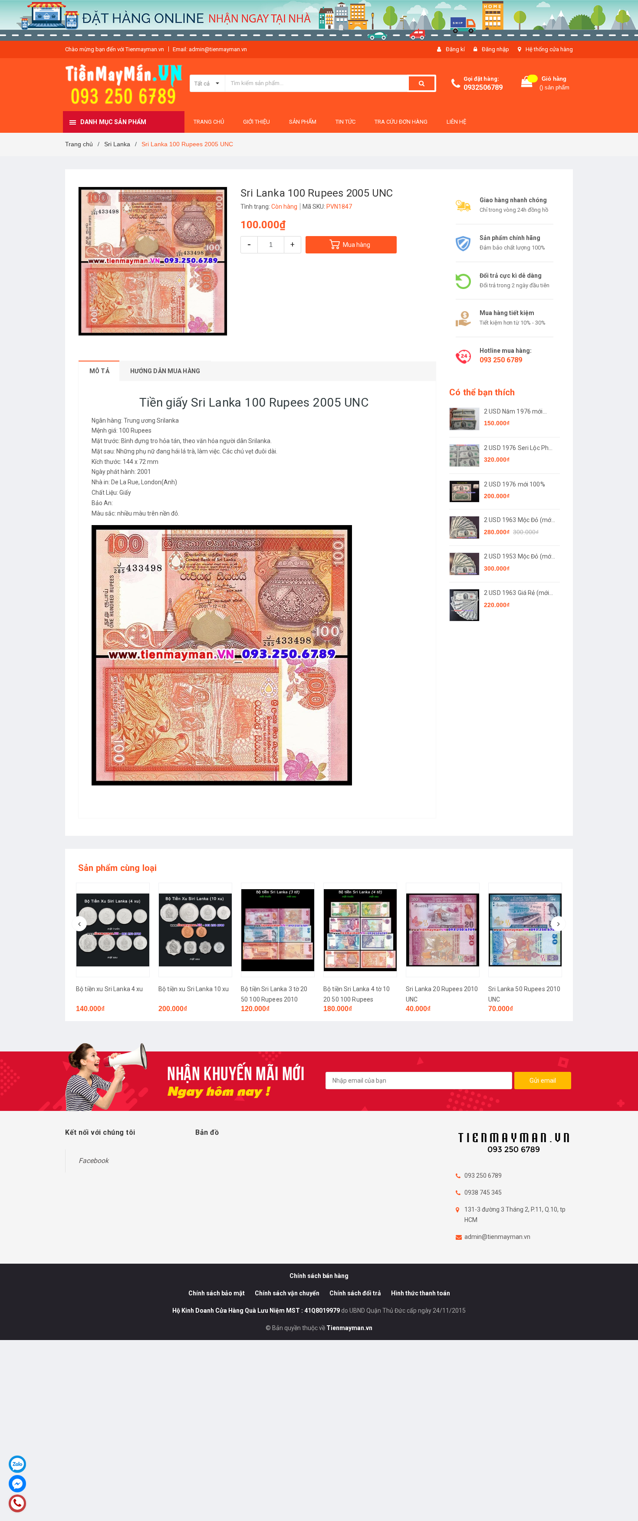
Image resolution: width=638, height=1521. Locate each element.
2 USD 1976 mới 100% (514, 484)
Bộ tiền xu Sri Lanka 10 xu (193, 989)
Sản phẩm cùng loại (117, 868)
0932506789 (483, 87)
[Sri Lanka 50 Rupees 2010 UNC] (525, 930)
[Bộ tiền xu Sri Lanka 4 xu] (113, 930)
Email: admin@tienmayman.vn (210, 49)
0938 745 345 (483, 1192)
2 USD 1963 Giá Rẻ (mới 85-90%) (516, 593)
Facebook (94, 1160)
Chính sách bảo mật (216, 1293)
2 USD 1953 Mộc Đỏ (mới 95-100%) (518, 557)
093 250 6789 (501, 360)
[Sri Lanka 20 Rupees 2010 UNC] (443, 930)
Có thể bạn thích (482, 392)
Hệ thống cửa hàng (549, 49)
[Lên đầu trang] (622, 1503)
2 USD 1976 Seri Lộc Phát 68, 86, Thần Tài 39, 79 (519, 448)
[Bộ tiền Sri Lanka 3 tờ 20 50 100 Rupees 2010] (278, 930)
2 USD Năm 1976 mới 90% (513, 412)
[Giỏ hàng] (527, 83)
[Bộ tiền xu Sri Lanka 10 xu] (195, 930)
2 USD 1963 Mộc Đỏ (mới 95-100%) (518, 520)
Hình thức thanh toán (420, 1293)
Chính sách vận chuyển (287, 1293)
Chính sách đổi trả (355, 1293)
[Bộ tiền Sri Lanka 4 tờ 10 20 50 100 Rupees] (360, 930)
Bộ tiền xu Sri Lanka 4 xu (109, 989)
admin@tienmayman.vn (497, 1236)
